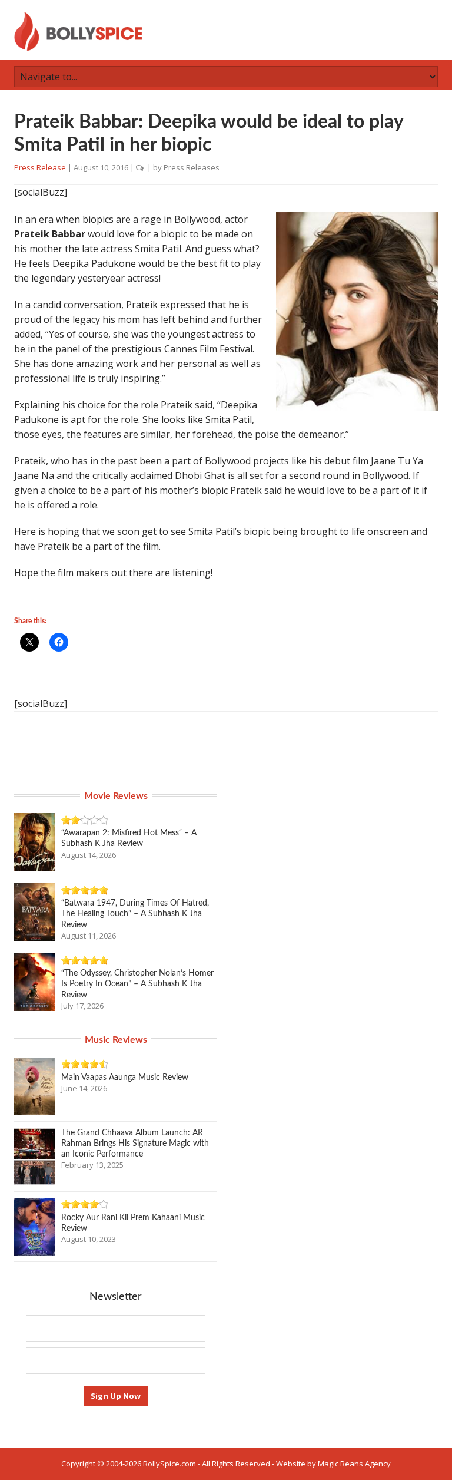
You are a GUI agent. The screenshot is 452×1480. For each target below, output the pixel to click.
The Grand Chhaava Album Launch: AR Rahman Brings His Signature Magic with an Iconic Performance (135, 1143)
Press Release (40, 167)
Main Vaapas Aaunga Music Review (124, 1077)
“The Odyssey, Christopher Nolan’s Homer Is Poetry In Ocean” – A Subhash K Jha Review (137, 984)
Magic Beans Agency (354, 1463)
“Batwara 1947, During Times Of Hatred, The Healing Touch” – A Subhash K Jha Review (135, 914)
